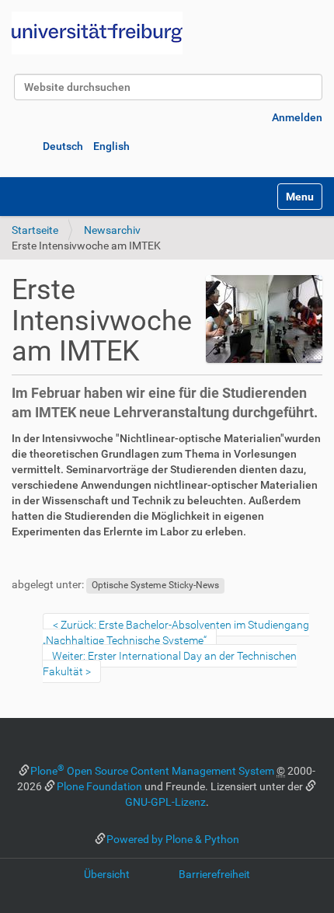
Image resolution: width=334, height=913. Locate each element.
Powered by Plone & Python (172, 839)
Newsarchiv (112, 230)
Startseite (35, 230)
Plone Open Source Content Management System (152, 771)
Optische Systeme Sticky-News (155, 585)
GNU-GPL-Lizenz (165, 802)
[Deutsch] (97, 33)
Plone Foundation (99, 786)
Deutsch (63, 146)
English (111, 146)
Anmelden (297, 117)
